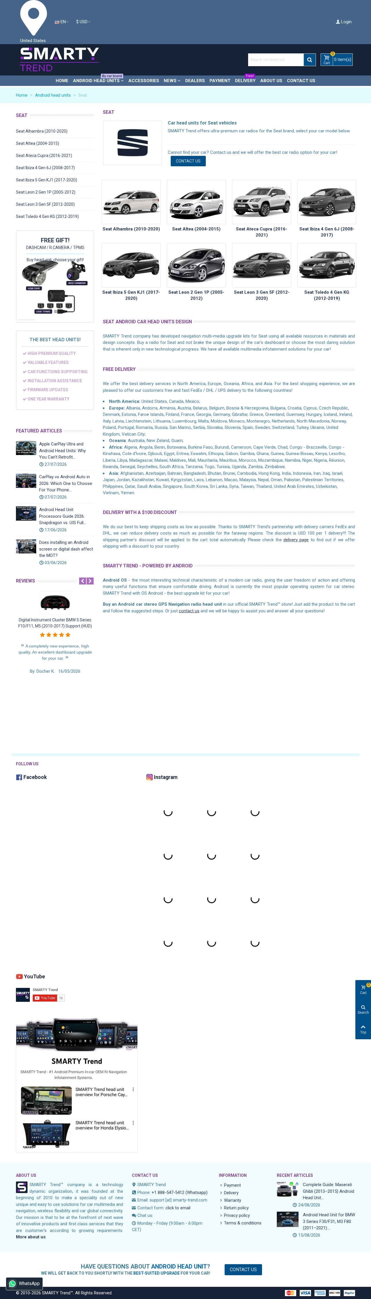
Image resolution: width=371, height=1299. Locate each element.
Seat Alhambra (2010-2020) (42, 131)
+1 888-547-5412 (168, 1192)
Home (62, 80)
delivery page (296, 539)
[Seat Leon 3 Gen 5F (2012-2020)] (261, 265)
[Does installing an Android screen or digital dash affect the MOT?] (26, 546)
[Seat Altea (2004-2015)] (196, 202)
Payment (220, 80)
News (170, 80)
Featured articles (39, 431)
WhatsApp (29, 1283)
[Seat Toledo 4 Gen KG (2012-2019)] (327, 265)
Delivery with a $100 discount (140, 512)
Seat (22, 115)
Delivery (245, 79)
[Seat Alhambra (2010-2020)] (131, 202)
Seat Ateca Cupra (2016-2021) (44, 155)
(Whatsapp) (197, 1192)
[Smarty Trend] (59, 59)
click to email (178, 1207)
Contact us (301, 80)
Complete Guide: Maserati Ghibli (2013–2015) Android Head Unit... (328, 1191)
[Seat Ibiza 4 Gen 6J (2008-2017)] (327, 202)
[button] (82, 581)
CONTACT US (188, 161)
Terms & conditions (242, 1223)
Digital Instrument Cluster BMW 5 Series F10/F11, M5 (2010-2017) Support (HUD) (55, 623)
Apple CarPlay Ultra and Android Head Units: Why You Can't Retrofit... (62, 450)
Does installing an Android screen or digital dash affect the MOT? (66, 549)
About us (271, 80)
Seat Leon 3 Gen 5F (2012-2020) (45, 204)
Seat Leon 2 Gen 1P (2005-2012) (45, 192)
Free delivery (119, 369)
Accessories (143, 80)
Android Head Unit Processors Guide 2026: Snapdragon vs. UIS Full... (62, 516)
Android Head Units (97, 79)
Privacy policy (237, 1215)
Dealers (195, 80)
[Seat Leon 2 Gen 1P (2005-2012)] (196, 265)
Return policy (236, 1207)
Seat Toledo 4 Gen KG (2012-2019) (47, 216)
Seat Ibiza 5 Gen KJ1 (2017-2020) (46, 180)
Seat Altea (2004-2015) (37, 143)
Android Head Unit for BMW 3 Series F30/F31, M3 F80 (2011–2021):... (329, 1221)
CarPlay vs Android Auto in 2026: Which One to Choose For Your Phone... (65, 483)
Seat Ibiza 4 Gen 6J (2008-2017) (45, 167)
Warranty (232, 1200)
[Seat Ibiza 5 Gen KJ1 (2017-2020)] (131, 265)
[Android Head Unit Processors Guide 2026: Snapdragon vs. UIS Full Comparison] (26, 513)
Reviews (25, 581)
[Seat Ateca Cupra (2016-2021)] (261, 202)
